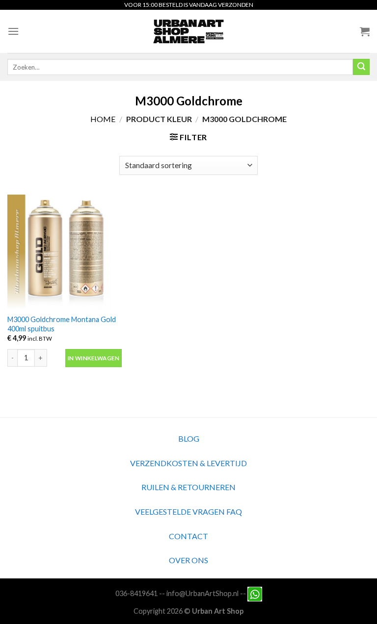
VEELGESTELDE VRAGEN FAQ (188, 511)
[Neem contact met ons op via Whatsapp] (254, 593)
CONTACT (188, 536)
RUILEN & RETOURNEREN (188, 487)
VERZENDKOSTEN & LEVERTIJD (188, 463)
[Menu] (13, 31)
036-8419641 (136, 593)
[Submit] (361, 67)
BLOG (188, 438)
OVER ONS (188, 560)
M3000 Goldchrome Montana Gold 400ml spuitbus (61, 324)
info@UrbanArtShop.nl (202, 593)
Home (102, 119)
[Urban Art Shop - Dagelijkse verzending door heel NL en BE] (189, 31)
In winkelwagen (93, 358)
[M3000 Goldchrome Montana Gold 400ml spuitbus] (64, 252)
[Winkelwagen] (365, 31)
